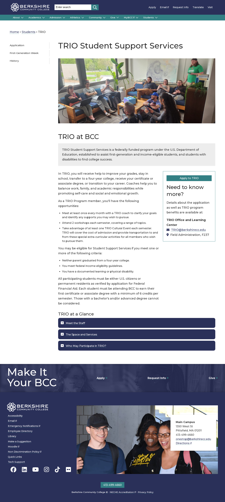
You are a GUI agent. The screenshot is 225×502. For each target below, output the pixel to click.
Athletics (75, 17)
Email (163, 7)
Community (95, 17)
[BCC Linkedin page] (24, 469)
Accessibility (15, 415)
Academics (34, 17)
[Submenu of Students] (156, 18)
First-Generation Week (24, 53)
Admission (55, 17)
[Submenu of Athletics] (83, 18)
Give (112, 17)
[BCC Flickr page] (68, 469)
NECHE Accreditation (122, 492)
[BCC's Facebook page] (13, 469)
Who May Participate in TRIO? (85, 345)
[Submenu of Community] (104, 18)
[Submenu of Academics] (43, 18)
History (14, 60)
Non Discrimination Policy (24, 451)
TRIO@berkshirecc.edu (188, 230)
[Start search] (95, 7)
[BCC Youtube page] (35, 469)
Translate (198, 7)
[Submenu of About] (22, 18)
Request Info (181, 7)
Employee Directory (20, 431)
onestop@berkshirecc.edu (193, 439)
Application (17, 45)
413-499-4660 (112, 484)
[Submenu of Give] (117, 17)
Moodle (13, 446)
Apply (152, 7)
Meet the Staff (75, 323)
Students (148, 17)
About (16, 17)
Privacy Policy (146, 492)
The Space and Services (81, 334)
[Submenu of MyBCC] (137, 18)
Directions (183, 443)
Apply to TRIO (189, 178)
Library (12, 436)
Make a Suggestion (19, 441)
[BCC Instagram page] (46, 469)
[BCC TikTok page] (57, 469)
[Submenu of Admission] (64, 18)
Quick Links (15, 456)
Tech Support (16, 461)
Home (14, 32)
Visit (210, 7)
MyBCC (128, 17)
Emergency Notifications (23, 425)
